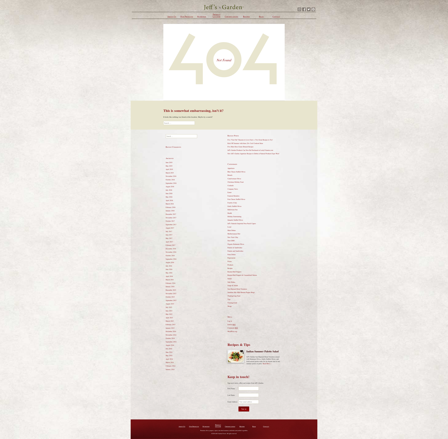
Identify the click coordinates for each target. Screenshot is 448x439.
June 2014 (169, 352)
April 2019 (169, 169)
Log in (230, 321)
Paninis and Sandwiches (235, 251)
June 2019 (169, 162)
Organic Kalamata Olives (236, 244)
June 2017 (169, 235)
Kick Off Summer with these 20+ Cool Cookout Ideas (245, 143)
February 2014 (170, 366)
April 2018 (169, 200)
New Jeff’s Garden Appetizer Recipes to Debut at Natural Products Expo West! (253, 153)
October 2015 (170, 297)
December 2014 (171, 331)
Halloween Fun (233, 209)
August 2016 (170, 262)
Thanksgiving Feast (234, 296)
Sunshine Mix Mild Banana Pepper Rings (241, 292)
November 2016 (171, 252)
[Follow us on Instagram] (299, 9)
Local (229, 227)
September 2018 (171, 183)
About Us (171, 16)
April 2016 (169, 276)
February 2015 (170, 324)
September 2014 (171, 342)
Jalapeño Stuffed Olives (235, 220)
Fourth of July (232, 203)
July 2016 (169, 266)
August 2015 (170, 304)
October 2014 (170, 338)
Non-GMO (231, 240)
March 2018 (170, 204)
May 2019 (169, 166)
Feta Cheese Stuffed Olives (236, 199)
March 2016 (170, 280)
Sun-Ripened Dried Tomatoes (237, 289)
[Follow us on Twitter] (309, 9)
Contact (276, 16)
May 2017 (169, 238)
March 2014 (170, 362)
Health (230, 213)
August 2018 (170, 186)
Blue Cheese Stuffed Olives (236, 172)
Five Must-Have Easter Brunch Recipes (240, 147)
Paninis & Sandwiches (235, 247)
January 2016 (170, 286)
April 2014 (169, 359)
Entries (232, 324)
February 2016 (170, 283)
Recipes (246, 16)
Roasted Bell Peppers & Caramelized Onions (242, 275)
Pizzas (230, 261)
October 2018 (170, 180)
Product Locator (216, 15)
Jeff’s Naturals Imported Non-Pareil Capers (242, 223)
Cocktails (231, 185)
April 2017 (169, 242)
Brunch (230, 175)
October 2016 (170, 255)
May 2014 (169, 355)
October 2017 (170, 221)
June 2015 (169, 311)
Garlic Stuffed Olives (234, 206)
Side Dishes (231, 282)
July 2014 (169, 349)
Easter (230, 192)
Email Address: (233, 402)
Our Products (186, 16)
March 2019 (170, 173)
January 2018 (170, 211)
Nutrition (201, 16)
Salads (230, 278)
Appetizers (231, 168)
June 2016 (169, 269)
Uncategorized (232, 303)
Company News (233, 189)
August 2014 (170, 345)
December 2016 (171, 249)
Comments (233, 328)
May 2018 (169, 197)
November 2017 (171, 218)
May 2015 (169, 314)
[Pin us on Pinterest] (313, 9)
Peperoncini (231, 258)
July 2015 (169, 307)
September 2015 (171, 300)
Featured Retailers (233, 196)
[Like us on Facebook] (304, 9)
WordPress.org (232, 331)
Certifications (231, 16)
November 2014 (171, 335)
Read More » (267, 363)
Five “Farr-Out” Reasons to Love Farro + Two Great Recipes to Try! (250, 140)
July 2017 (169, 231)
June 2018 (169, 193)
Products (230, 265)
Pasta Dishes (232, 254)
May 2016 (169, 273)
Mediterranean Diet (234, 234)
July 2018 (169, 190)
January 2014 (170, 369)
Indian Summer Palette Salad (262, 351)
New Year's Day (233, 237)
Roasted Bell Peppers (234, 272)
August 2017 (170, 228)
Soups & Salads (233, 285)
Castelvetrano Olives (234, 178)
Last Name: (231, 395)
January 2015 (170, 328)
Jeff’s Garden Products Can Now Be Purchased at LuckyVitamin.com (250, 150)
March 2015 (170, 321)
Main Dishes (232, 230)
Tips (229, 299)
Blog (261, 16)
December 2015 (171, 290)
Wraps (230, 306)
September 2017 (171, 224)
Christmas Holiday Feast (236, 182)
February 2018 (170, 207)
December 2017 (171, 214)
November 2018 (171, 176)
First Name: (231, 388)
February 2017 (170, 245)
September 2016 (171, 259)
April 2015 (169, 318)
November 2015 (171, 293)
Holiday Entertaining (234, 216)
